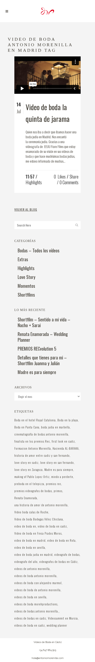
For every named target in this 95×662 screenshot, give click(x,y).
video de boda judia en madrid (33, 554)
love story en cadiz (26, 462)
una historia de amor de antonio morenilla (41, 505)
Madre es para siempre (37, 372)
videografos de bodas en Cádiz (58, 561)
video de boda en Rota (61, 540)
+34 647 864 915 (47, 650)
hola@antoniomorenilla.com (48, 658)
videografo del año (26, 561)
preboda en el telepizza (29, 484)
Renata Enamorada (25, 498)
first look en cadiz (63, 441)
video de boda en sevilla (29, 547)
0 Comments (68, 182)
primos (58, 491)
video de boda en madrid (30, 540)
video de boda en (25, 526)
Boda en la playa (67, 420)
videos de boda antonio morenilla (35, 576)
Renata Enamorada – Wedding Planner (43, 337)
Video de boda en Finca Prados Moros (38, 533)
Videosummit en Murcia (63, 618)
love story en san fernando (57, 462)
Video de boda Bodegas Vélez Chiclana (38, 519)
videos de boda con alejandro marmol (38, 583)
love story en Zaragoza (28, 469)
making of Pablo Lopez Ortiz (31, 476)
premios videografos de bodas (33, 491)
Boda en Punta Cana (26, 427)
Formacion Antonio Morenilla (32, 448)
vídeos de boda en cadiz (29, 625)
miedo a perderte (62, 476)
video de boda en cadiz (52, 526)
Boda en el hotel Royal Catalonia (35, 420)
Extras (23, 259)
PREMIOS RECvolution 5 (37, 348)
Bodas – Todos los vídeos (38, 250)
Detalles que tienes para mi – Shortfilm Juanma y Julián (42, 360)
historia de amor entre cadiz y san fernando (42, 455)
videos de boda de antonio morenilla (37, 590)
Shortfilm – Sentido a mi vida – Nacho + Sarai (44, 322)
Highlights (34, 182)
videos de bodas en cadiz (30, 618)
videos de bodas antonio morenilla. (36, 611)
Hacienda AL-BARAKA (66, 448)
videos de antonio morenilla (32, 568)
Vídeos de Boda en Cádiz (48, 642)
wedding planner (57, 625)
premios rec (53, 484)
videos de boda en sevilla (30, 597)
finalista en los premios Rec (32, 441)
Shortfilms (26, 294)
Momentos (26, 285)
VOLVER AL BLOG (25, 209)
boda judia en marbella (55, 427)
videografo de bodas (67, 554)
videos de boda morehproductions (35, 604)
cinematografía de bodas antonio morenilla (41, 434)
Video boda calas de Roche (31, 512)
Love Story (26, 277)
